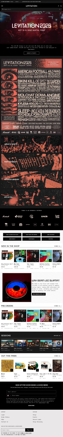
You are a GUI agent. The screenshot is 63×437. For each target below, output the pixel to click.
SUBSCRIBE (31, 405)
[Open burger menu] (2, 6)
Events (35, 417)
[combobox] (31, 9)
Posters (51, 239)
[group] (31, 27)
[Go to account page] (58, 6)
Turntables (31, 239)
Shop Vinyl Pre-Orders (31, 234)
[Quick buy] (24, 260)
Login (3, 415)
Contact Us (4, 422)
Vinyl (34, 415)
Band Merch (12, 239)
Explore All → (58, 335)
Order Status (5, 417)
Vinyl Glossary (38, 422)
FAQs (2, 419)
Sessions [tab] (6, 335)
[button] (61, 6)
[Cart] (61, 6)
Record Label (37, 419)
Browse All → (58, 246)
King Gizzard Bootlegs (12, 234)
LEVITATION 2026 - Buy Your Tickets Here (31, 1)
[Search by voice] (60, 9)
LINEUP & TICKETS (31, 53)
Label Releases (50, 234)
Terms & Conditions (25, 433)
